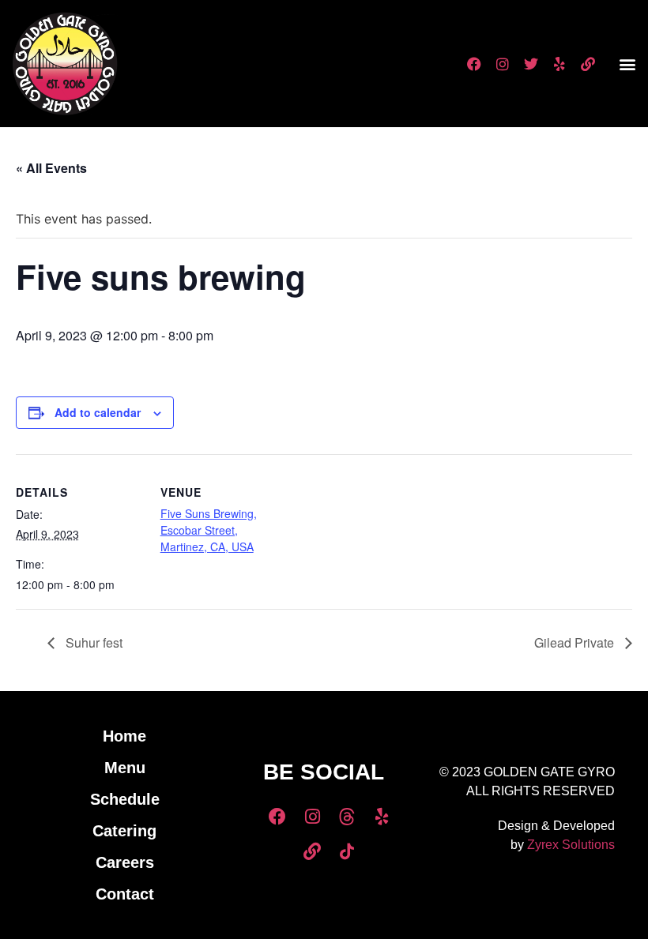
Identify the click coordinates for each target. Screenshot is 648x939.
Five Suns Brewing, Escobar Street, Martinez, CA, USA (208, 529)
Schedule (125, 799)
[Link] (588, 64)
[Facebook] (474, 64)
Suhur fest (92, 642)
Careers (125, 862)
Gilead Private (575, 642)
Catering (124, 830)
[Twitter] (531, 64)
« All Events (51, 168)
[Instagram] (502, 64)
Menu (124, 767)
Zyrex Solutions (571, 844)
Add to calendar (98, 412)
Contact (125, 894)
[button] (627, 64)
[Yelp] (559, 64)
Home (124, 736)
